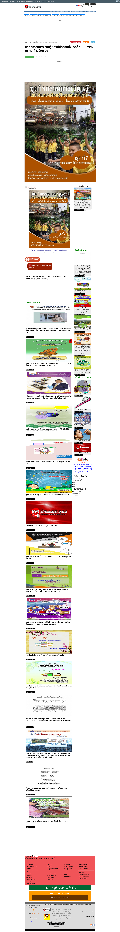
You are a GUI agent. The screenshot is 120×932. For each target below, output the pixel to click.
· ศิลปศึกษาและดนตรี (50, 877)
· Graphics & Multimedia (32, 870)
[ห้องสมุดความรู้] (46, 15)
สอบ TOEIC (75, 484)
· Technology (29, 864)
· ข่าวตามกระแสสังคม (68, 866)
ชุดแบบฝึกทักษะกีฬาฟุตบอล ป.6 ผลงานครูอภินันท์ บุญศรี (83, 291)
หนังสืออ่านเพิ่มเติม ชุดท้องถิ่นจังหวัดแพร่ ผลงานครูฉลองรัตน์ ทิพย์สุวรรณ (82, 329)
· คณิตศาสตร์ (49, 866)
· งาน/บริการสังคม (68, 868)
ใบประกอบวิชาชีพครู (77, 478)
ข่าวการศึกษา (28, 42)
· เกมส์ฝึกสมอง (67, 876)
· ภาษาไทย (48, 872)
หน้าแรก (93, 42)
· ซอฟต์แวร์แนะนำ (30, 874)
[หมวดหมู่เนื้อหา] (55, 15)
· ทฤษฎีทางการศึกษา (82, 864)
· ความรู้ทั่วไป (49, 864)
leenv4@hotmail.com (49, 255)
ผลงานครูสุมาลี (39, 278)
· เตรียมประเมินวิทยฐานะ (83, 874)
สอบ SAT (75, 486)
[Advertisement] (60, 30)
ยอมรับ (117, 1)
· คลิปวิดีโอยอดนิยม (68, 870)
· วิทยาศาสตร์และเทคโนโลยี (52, 868)
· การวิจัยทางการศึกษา (83, 868)
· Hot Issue (29, 877)
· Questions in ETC (31, 881)
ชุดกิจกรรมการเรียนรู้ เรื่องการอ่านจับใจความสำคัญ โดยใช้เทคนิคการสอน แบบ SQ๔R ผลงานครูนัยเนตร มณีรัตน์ (82, 310)
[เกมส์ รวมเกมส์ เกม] (76, 15)
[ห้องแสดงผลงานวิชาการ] (64, 15)
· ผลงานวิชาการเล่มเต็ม (83, 876)
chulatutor (75, 495)
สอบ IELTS (75, 482)
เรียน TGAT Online (77, 491)
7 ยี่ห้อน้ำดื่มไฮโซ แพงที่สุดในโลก (82, 440)
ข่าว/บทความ (86, 42)
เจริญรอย (46, 278)
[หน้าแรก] (26, 15)
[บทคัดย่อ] (71, 15)
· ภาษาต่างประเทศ (50, 870)
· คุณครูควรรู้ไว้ (81, 872)
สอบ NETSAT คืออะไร (77, 480)
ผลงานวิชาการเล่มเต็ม (75, 42)
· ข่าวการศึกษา (67, 864)
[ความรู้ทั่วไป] (81, 15)
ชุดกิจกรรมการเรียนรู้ (61, 276)
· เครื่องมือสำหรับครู (82, 878)
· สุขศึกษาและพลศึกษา (51, 874)
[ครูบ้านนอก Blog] (39, 15)
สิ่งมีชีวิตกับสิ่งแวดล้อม (30, 278)
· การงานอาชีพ (49, 879)
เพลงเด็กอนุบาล (76, 497)
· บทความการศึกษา (82, 866)
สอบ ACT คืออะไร (76, 493)
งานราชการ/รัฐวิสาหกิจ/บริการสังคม (48, 42)
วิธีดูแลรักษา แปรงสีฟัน (83, 409)
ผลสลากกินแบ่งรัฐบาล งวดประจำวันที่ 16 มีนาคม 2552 (82, 425)
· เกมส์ (65, 874)
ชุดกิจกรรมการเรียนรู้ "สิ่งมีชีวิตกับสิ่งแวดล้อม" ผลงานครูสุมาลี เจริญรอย (41, 276)
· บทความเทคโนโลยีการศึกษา (32, 866)
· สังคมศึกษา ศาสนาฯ (51, 876)
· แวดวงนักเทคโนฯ (30, 883)
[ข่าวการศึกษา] (33, 15)
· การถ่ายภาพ (29, 876)
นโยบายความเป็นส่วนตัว (49, 1)
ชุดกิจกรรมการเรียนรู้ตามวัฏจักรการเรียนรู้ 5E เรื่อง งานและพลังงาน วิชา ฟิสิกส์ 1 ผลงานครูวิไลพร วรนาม (83, 371)
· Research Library (31, 879)
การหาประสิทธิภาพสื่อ (83, 452)
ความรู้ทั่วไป (35, 42)
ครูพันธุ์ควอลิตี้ (83, 393)
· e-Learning (29, 868)
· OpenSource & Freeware (33, 872)
